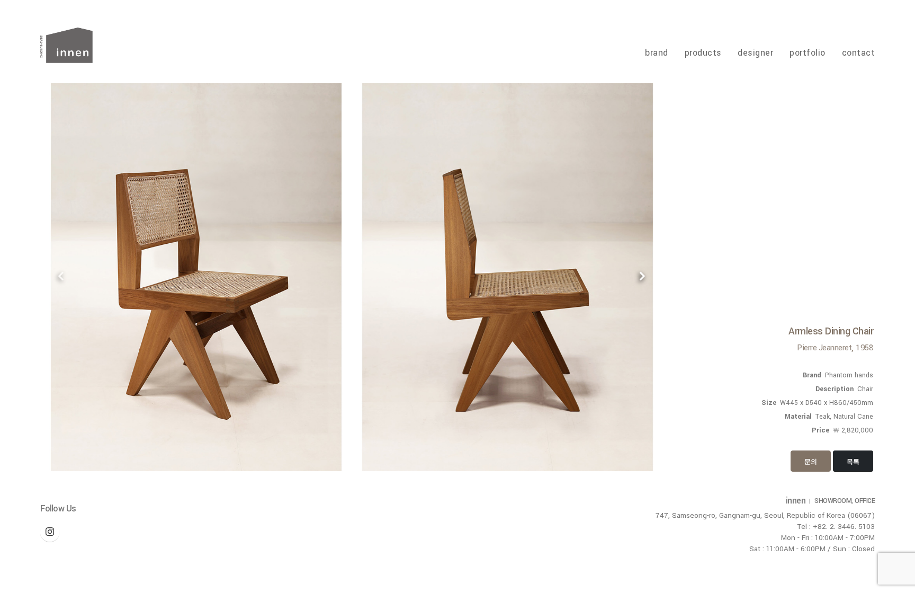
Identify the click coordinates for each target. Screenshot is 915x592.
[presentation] (61, 277)
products (703, 53)
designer (755, 53)
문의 (810, 462)
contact (858, 53)
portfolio (808, 53)
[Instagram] (49, 532)
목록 (853, 462)
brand (656, 53)
